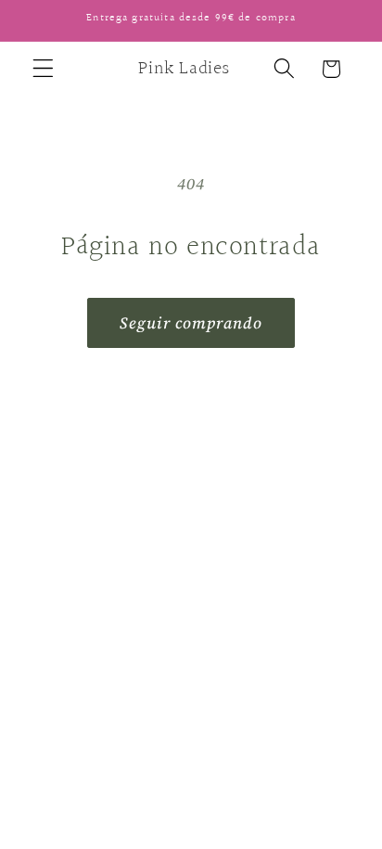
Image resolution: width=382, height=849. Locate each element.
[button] (43, 69)
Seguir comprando (191, 323)
